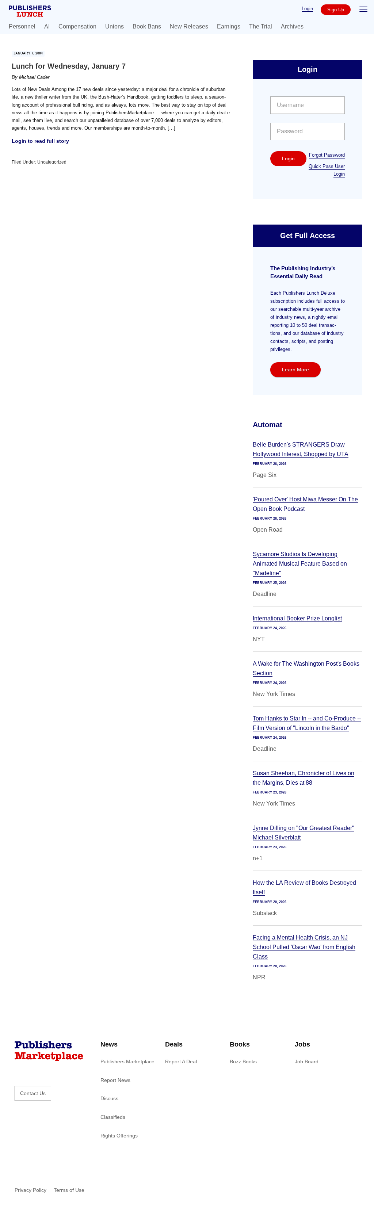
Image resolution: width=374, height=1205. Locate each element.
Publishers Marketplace (127, 1061)
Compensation (77, 26)
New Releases (189, 26)
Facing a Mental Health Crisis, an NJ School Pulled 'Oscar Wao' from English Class (304, 947)
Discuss (109, 1098)
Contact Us (33, 1093)
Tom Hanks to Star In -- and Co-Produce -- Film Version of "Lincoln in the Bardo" (307, 723)
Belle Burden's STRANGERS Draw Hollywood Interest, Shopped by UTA (300, 449)
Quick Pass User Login (327, 170)
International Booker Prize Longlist (297, 618)
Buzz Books (243, 1061)
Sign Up (335, 9)
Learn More (295, 369)
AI (47, 26)
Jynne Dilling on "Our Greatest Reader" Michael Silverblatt (303, 833)
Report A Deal (181, 1061)
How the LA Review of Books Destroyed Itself (304, 887)
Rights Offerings (119, 1136)
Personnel (22, 26)
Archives (292, 26)
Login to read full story (40, 141)
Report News (115, 1080)
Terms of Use (69, 1190)
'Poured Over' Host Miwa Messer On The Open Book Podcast (305, 504)
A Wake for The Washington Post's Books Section (306, 668)
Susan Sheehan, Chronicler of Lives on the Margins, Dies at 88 (303, 778)
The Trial (260, 26)
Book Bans (147, 26)
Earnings (228, 26)
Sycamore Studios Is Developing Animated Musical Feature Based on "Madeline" (300, 563)
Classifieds (112, 1117)
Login (307, 8)
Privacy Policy (30, 1190)
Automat (267, 425)
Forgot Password (327, 155)
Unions (114, 26)
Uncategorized (51, 162)
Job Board (306, 1061)
